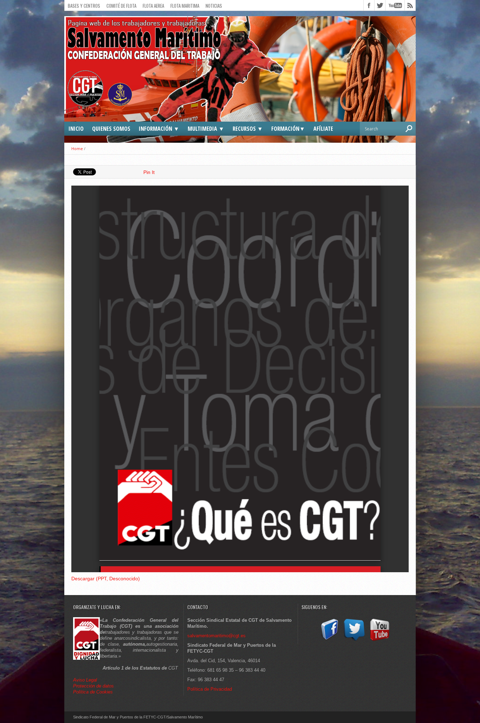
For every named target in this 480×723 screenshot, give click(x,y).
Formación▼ (288, 129)
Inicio (76, 129)
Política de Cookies (93, 692)
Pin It (149, 172)
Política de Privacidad (209, 689)
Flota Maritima (184, 5)
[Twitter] (354, 641)
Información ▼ (159, 129)
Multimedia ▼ (206, 129)
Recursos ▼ (248, 129)
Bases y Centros (84, 5)
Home (77, 148)
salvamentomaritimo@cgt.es (216, 635)
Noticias (214, 5)
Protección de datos (93, 686)
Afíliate (323, 129)
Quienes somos (111, 129)
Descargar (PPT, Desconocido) (105, 578)
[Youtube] (379, 641)
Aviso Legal (85, 680)
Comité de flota (121, 5)
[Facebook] (329, 641)
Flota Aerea (153, 5)
